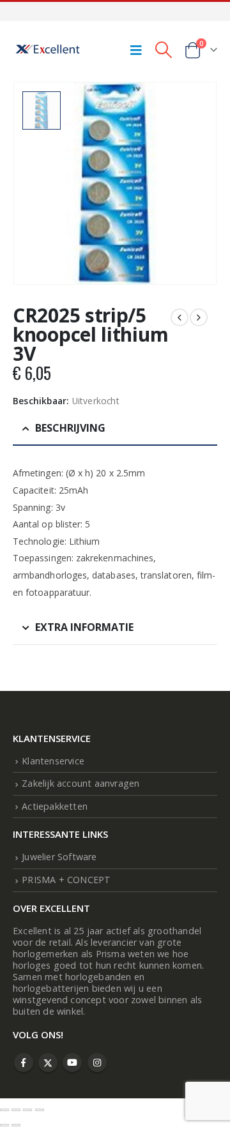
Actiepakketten (55, 806)
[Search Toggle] (163, 50)
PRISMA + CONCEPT (66, 880)
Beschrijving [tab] (70, 428)
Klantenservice (53, 761)
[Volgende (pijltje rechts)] (16, 1125)
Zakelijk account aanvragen (80, 783)
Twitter (47, 1062)
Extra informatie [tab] (84, 627)
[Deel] (27, 1110)
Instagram (97, 1062)
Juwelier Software (59, 857)
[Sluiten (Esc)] (39, 1110)
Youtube (72, 1062)
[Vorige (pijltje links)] (4, 1125)
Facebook (23, 1062)
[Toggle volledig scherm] (16, 1110)
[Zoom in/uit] (4, 1110)
